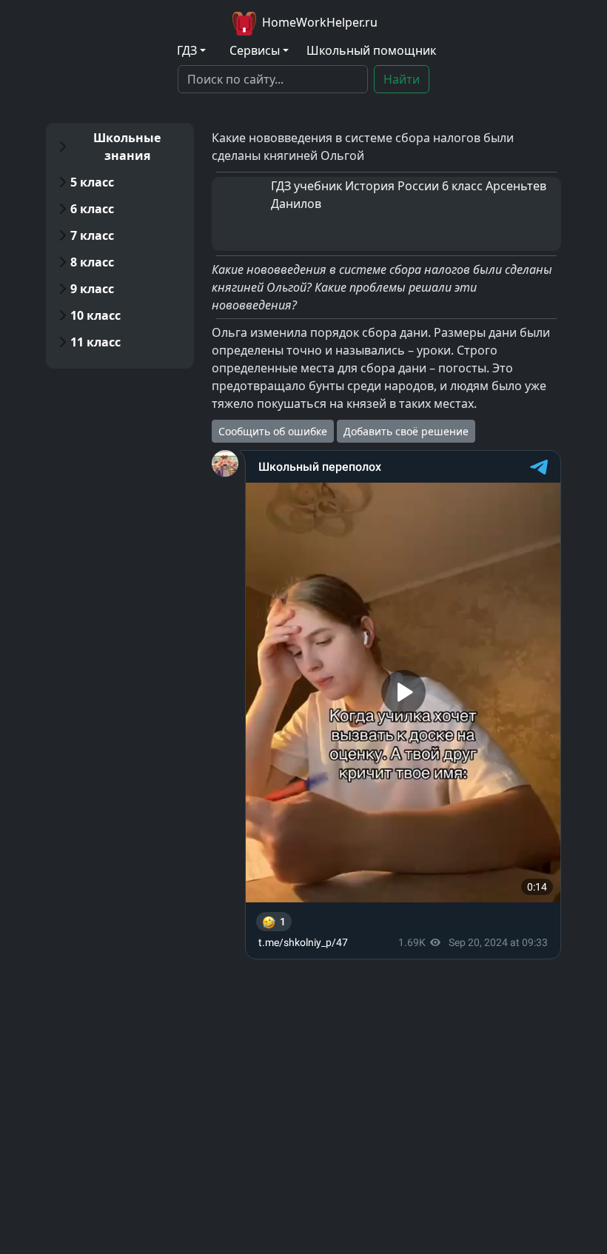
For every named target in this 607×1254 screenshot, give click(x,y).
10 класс (95, 315)
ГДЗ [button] (187, 50)
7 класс (92, 235)
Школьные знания (127, 147)
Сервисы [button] (254, 50)
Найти (401, 79)
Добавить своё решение (406, 431)
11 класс (95, 342)
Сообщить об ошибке (272, 431)
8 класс (92, 262)
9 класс (92, 289)
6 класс (92, 209)
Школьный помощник (371, 50)
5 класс (92, 182)
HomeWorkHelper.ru (318, 22)
